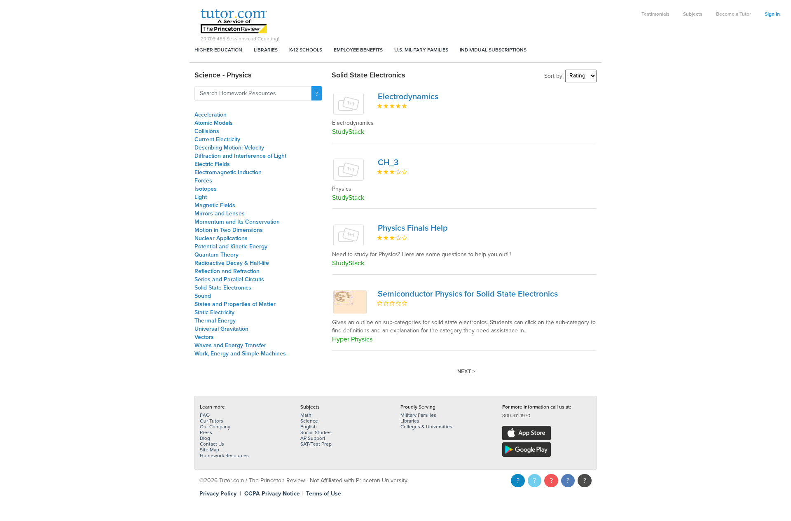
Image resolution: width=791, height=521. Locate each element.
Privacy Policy (217, 493)
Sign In (772, 14)
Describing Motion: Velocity (229, 147)
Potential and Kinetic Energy (230, 246)
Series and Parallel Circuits (229, 279)
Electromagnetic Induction (228, 172)
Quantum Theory (216, 254)
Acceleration (210, 114)
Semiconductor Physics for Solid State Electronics (468, 294)
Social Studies (316, 432)
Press (206, 432)
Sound (202, 295)
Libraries (266, 50)
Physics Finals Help (413, 228)
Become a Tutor (733, 14)
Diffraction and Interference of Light (240, 155)
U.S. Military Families (421, 50)
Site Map (209, 450)
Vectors (204, 337)
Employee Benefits (358, 50)
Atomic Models (213, 122)
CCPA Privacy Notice (272, 493)
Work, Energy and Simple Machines (240, 353)
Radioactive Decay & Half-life (231, 262)
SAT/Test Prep (316, 444)
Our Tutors (211, 421)
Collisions (206, 131)
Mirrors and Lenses (219, 213)
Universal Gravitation (221, 328)
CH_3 (388, 163)
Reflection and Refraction (227, 271)
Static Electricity (214, 312)
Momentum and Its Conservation (237, 221)
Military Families (418, 415)
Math (305, 415)
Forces (203, 180)
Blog (205, 438)
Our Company (215, 427)
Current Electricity (217, 139)
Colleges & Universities (426, 427)
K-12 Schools (305, 50)
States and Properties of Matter (235, 304)
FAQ (205, 415)
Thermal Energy (215, 320)
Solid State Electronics (222, 287)
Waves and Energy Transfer (230, 345)
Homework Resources (224, 455)
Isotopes (205, 188)
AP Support (312, 438)
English (308, 427)
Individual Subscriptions (493, 50)
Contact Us (212, 444)
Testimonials (655, 14)
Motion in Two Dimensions (228, 230)
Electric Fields (212, 164)
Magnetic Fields (214, 205)
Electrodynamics (408, 97)
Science (309, 421)
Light (200, 197)
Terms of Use (323, 493)
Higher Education (218, 50)
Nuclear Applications (221, 238)
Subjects (692, 14)
